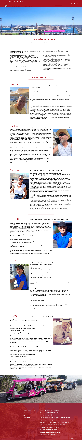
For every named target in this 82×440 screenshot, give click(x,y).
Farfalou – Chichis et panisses (45, 412)
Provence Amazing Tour (44, 434)
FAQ (24, 412)
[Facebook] (73, 3)
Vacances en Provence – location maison (48, 430)
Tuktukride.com (53, 434)
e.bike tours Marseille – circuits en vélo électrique (49, 425)
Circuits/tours (21, 5)
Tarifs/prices (29, 5)
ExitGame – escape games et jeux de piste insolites (49, 427)
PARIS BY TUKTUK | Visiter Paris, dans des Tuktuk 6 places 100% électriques (55, 417)
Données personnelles (27, 414)
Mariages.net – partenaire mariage (62, 430)
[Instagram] (74, 3)
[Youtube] (77, 3)
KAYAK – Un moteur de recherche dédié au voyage (50, 419)
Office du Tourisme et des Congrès (46, 414)
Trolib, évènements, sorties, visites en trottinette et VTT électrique (52, 424)
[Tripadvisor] (71, 3)
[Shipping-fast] (75, 438)
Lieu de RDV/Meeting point (48, 5)
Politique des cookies (27, 415)
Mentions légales (26, 417)
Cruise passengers (16, 6)
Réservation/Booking (37, 5)
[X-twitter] (75, 3)
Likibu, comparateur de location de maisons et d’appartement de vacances (54, 422)
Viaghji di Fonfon (55, 412)
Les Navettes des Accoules (45, 410)
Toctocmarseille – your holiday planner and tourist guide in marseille (53, 420)
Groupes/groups (24, 6)
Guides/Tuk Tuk (58, 5)
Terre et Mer (56, 414)
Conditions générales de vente (29, 410)
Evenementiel (15, 5)
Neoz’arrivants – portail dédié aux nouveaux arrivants (50, 432)
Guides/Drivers (66, 5)
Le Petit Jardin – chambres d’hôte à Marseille (48, 429)
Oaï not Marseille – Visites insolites (46, 415)
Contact (31, 6)
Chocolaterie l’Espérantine (56, 410)
